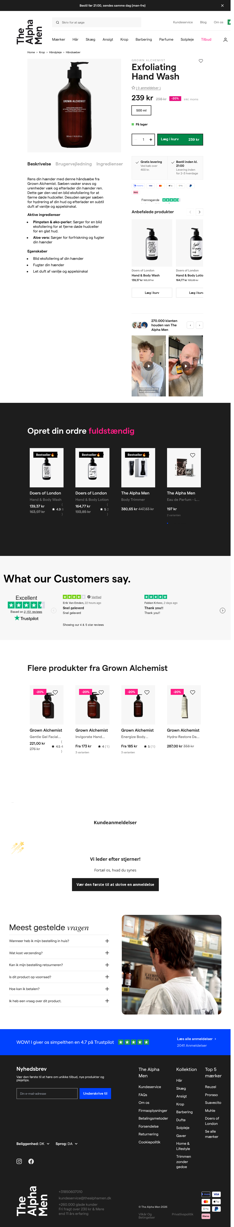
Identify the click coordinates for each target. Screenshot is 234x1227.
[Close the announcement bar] (222, 5)
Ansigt (181, 1096)
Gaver (181, 1136)
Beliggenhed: (28, 1144)
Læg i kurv (152, 292)
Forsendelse (148, 1127)
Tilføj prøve (178, 523)
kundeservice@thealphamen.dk (85, 1198)
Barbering (184, 1112)
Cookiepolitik (149, 1142)
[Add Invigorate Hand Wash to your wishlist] (101, 692)
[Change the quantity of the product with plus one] (150, 139)
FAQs (142, 1095)
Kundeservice (149, 1087)
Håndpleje (55, 52)
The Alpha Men (148, 1072)
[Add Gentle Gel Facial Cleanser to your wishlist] (55, 692)
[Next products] (199, 212)
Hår (179, 1081)
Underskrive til (95, 1093)
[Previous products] (190, 212)
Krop (42, 52)
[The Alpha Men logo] (29, 32)
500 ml (141, 110)
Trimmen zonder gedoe (183, 1162)
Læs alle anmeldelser (195, 1039)
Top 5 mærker (213, 1072)
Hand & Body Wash (146, 275)
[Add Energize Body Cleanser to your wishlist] (147, 692)
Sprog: (62, 1144)
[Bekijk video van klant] (149, 365)
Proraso (211, 1095)
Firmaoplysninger (152, 1111)
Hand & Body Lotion (190, 275)
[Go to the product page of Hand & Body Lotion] (196, 243)
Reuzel (210, 1087)
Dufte (181, 1120)
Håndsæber (73, 52)
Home (31, 52)
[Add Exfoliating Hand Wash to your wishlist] (201, 61)
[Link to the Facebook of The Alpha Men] (31, 1161)
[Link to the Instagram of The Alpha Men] (19, 1161)
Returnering (148, 1134)
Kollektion (186, 1069)
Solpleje (182, 1128)
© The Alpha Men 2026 (152, 1207)
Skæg (181, 1089)
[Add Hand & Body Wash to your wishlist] (55, 455)
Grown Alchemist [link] (148, 60)
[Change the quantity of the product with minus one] (135, 139)
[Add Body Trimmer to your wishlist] (147, 455)
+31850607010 (70, 1192)
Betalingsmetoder (153, 1119)
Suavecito (213, 1103)
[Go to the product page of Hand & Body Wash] (152, 243)
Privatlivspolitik (182, 1214)
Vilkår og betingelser (146, 1216)
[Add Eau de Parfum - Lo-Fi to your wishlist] (192, 455)
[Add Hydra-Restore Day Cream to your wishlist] (192, 692)
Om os (143, 1103)
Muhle (210, 1111)
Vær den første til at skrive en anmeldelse (115, 884)
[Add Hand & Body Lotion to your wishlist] (101, 455)
